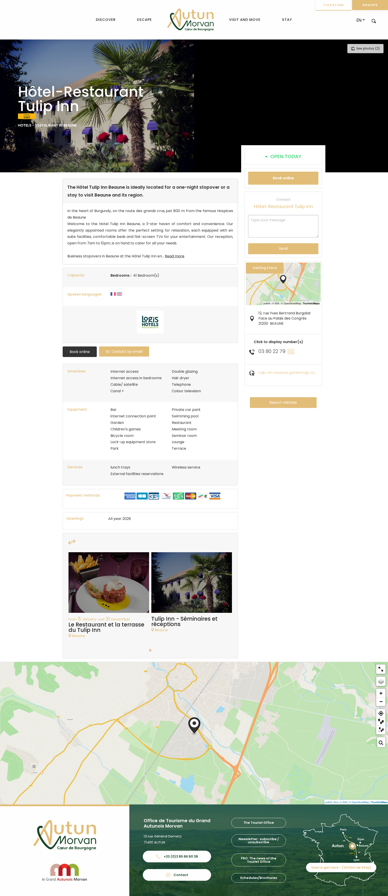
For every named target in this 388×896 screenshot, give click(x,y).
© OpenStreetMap (359, 802)
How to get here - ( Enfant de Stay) (341, 867)
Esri (336, 802)
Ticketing (333, 5)
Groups (370, 5)
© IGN (343, 802)
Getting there (265, 267)
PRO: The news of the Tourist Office (258, 860)
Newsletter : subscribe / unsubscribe (258, 840)
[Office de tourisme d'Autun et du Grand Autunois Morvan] (190, 20)
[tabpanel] (108, 597)
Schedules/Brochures (258, 878)
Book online (80, 351)
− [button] (381, 701)
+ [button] (380, 693)
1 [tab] (150, 650)
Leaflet (328, 802)
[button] (374, 21)
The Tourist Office (258, 822)
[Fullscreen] (381, 669)
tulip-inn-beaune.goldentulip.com (288, 372)
